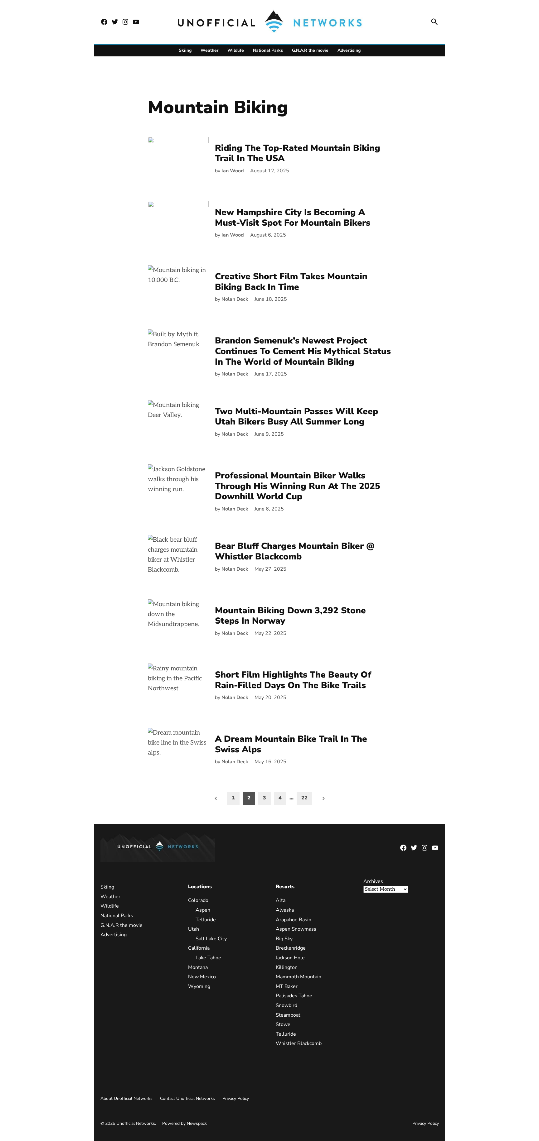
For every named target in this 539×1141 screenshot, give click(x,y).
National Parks (268, 50)
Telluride (206, 919)
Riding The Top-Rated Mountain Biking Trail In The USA (297, 153)
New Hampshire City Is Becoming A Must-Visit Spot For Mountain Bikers (292, 217)
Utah (193, 929)
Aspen (203, 910)
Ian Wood (232, 170)
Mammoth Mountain (298, 976)
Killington (287, 967)
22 (304, 797)
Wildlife (235, 50)
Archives (373, 881)
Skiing (185, 50)
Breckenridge (291, 948)
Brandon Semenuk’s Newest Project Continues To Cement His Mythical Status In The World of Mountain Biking (303, 351)
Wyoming (199, 986)
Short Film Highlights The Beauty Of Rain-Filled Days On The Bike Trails (293, 680)
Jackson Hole (290, 957)
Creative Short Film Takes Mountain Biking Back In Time (291, 282)
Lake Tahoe (208, 957)
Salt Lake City (211, 938)
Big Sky (284, 938)
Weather (209, 50)
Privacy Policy (235, 1098)
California (199, 948)
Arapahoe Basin (293, 919)
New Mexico (202, 976)
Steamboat (288, 1015)
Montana (198, 967)
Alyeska (285, 910)
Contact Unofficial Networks (187, 1098)
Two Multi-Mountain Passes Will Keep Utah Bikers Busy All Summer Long (296, 416)
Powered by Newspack (184, 1123)
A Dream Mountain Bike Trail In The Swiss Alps (291, 744)
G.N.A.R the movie (310, 50)
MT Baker (287, 986)
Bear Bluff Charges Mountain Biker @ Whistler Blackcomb (295, 551)
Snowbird (286, 1005)
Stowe (283, 1024)
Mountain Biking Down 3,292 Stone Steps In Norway (290, 616)
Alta (280, 900)
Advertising (349, 50)
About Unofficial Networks (126, 1098)
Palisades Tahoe (294, 995)
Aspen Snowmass (296, 929)
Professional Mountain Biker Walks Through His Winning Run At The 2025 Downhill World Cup (297, 486)
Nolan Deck (234, 299)
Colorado (198, 900)
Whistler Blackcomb (299, 1043)
